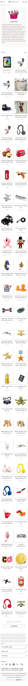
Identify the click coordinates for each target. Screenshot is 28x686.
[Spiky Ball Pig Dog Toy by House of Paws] (7, 536)
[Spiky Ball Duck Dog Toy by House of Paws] (21, 265)
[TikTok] (13, 664)
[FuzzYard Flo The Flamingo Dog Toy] (7, 242)
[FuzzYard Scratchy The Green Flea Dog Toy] (21, 400)
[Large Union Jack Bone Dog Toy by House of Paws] (7, 310)
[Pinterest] (10, 664)
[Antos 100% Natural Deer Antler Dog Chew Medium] (21, 62)
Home (2, 5)
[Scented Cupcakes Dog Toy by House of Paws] (7, 152)
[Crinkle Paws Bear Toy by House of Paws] (7, 355)
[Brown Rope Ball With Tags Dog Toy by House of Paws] (21, 446)
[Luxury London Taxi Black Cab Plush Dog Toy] (7, 220)
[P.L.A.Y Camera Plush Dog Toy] (7, 400)
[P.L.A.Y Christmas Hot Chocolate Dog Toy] (7, 513)
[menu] (2, 2)
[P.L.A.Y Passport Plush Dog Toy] (21, 378)
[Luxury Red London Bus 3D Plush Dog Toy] (21, 152)
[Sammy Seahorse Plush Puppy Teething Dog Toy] (7, 265)
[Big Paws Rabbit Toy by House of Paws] (21, 423)
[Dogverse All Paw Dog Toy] (7, 107)
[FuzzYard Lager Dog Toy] (21, 581)
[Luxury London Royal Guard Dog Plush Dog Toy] (21, 242)
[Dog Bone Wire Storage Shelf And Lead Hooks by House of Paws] (21, 107)
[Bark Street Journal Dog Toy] (21, 197)
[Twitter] (17, 664)
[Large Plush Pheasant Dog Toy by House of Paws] (21, 175)
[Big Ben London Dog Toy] (7, 378)
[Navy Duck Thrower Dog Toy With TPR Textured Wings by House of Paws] (7, 581)
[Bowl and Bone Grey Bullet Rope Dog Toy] (21, 129)
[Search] (4, 2)
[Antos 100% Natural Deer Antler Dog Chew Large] (7, 129)
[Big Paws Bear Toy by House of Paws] (7, 423)
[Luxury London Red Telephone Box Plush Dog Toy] (7, 175)
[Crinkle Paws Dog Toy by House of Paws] (7, 197)
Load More (14, 626)
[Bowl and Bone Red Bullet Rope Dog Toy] (7, 604)
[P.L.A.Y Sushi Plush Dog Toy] (21, 513)
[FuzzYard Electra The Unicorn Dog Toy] (7, 468)
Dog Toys (8, 5)
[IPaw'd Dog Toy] (7, 62)
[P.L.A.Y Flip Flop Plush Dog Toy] (21, 310)
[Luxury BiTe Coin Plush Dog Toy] (21, 558)
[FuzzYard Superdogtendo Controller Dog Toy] (21, 536)
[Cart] (26, 2)
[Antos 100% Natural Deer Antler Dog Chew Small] (7, 84)
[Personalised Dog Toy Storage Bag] (21, 84)
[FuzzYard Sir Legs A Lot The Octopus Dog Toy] (21, 287)
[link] (14, 13)
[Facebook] (2, 664)
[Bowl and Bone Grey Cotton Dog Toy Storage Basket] (7, 287)
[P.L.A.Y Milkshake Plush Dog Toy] (7, 446)
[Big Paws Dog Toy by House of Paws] (21, 604)
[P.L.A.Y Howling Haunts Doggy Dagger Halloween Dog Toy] (21, 491)
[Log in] (23, 2)
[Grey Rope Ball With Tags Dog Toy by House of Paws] (7, 333)
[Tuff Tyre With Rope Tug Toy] (21, 220)
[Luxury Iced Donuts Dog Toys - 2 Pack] (7, 558)
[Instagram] (6, 664)
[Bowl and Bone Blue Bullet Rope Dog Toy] (7, 491)
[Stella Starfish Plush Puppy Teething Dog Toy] (21, 355)
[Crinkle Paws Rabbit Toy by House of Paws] (21, 333)
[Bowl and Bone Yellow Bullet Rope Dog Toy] (21, 468)
